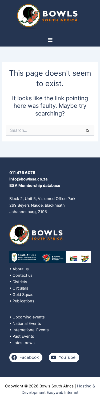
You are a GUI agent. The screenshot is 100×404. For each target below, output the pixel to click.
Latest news (24, 342)
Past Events (23, 336)
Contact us (23, 275)
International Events (31, 330)
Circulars (20, 288)
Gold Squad (23, 294)
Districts (20, 281)
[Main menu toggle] (50, 39)
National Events (27, 323)
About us (21, 269)
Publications (23, 301)
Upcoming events (29, 317)
